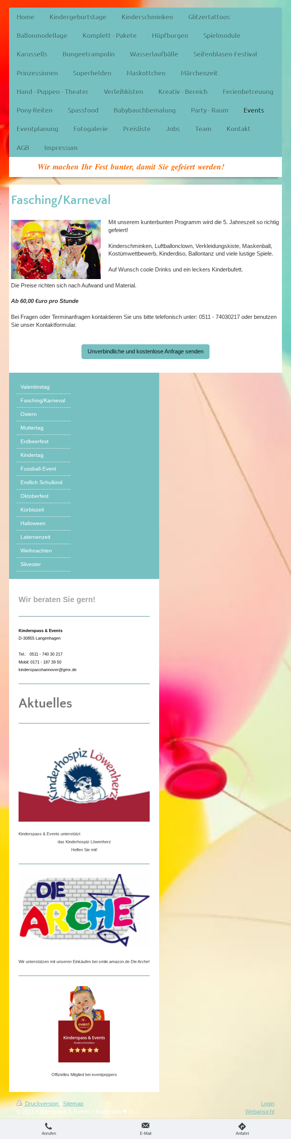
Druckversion (41, 1103)
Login (267, 1103)
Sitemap (73, 1103)
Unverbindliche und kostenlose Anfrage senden (145, 351)
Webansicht (259, 1111)
